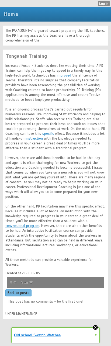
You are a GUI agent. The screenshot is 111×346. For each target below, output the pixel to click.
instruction (34, 138)
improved (64, 75)
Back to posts (18, 293)
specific (48, 134)
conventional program (22, 226)
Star (25, 282)
